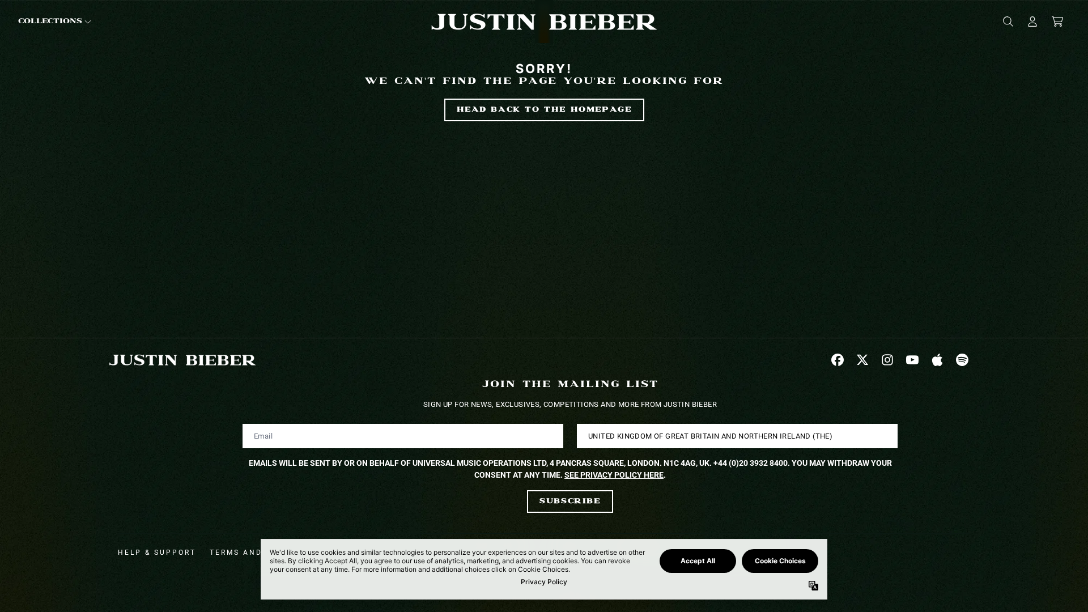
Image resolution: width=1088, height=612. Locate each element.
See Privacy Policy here (614, 474)
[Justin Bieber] (544, 21)
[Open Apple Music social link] (937, 359)
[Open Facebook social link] (837, 359)
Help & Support (157, 552)
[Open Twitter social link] (862, 359)
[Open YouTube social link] (912, 359)
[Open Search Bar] (1007, 21)
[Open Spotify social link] (962, 359)
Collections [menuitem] (50, 21)
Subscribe (569, 501)
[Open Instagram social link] (887, 359)
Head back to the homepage (544, 110)
